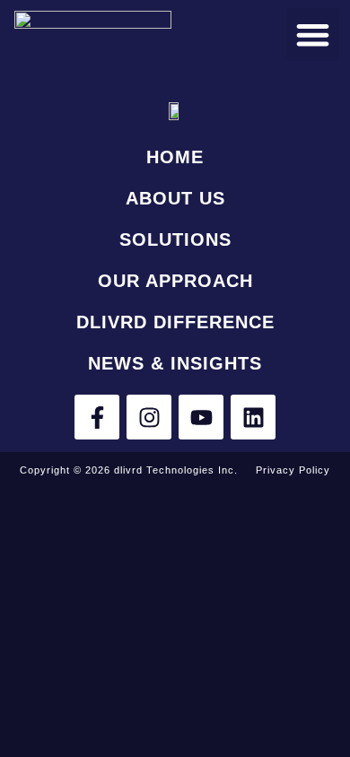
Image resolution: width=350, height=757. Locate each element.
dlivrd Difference (175, 322)
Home (175, 157)
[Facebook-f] (96, 417)
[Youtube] (201, 417)
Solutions (175, 239)
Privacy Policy (293, 470)
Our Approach (175, 281)
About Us (175, 198)
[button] (312, 34)
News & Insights (175, 363)
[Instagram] (149, 417)
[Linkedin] (253, 417)
